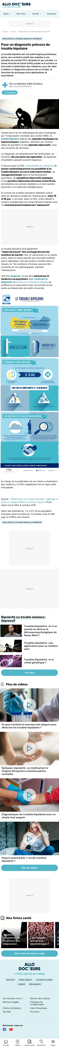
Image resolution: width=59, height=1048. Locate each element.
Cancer (21, 984)
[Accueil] (29, 969)
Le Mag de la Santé (44, 980)
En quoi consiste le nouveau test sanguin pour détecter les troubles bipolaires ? (29, 726)
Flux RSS (7, 1011)
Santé (6, 13)
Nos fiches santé (18, 918)
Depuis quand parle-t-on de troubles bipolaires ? (24, 859)
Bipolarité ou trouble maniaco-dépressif (34, 31)
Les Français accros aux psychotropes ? (39, 940)
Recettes (11, 980)
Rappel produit (25, 980)
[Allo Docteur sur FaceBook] (4, 1029)
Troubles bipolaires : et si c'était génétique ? (39, 661)
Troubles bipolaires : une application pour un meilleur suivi (41, 646)
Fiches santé (29, 1045)
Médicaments (35, 984)
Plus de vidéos (17, 684)
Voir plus (29, 672)
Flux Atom (34, 1011)
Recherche (41, 1045)
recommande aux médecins (39, 165)
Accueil (5, 31)
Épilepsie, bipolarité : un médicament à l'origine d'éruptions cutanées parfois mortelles (25, 771)
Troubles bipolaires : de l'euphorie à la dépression (11, 939)
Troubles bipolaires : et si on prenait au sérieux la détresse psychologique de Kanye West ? (40, 630)
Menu (53, 1045)
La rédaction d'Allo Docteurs (28, 83)
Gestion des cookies (40, 998)
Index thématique (38, 1008)
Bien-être (20, 13)
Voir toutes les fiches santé (30, 953)
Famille (35, 13)
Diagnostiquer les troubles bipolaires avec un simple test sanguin (29, 816)
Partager (11, 92)
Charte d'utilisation (12, 1008)
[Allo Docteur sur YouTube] (11, 1029)
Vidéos (17, 1045)
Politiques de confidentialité (37, 1003)
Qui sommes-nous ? (13, 998)
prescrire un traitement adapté (31, 282)
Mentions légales (11, 1002)
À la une (6, 1045)
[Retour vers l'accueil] (29, 5)
